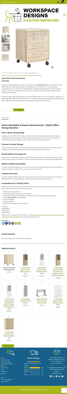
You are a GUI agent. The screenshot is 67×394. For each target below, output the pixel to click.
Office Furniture (5, 360)
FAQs (2, 369)
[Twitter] (54, 376)
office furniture (33, 215)
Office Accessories (6, 362)
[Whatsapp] (16, 223)
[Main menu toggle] (64, 14)
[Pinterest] (12, 223)
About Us (3, 366)
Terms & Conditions (6, 379)
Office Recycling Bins (6, 364)
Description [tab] (5, 119)
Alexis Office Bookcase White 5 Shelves (25, 301)
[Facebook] (3, 223)
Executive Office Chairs (44, 215)
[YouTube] (62, 376)
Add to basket (19, 110)
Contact (3, 373)
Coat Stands (5, 217)
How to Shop (4, 367)
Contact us (5, 215)
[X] (6, 223)
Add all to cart (8, 346)
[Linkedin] (9, 223)
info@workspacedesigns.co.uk (10, 2)
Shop (7, 73)
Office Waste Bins (14, 217)
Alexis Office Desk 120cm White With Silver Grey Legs (42, 301)
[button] (52, 48)
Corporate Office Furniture (21, 75)
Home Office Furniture (58, 215)
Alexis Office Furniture (35, 75)
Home (3, 73)
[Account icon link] (58, 2)
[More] (19, 223)
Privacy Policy (4, 381)
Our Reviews (4, 371)
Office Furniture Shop (15, 73)
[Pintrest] (57, 376)
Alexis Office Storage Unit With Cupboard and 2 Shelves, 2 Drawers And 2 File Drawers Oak (58, 271)
